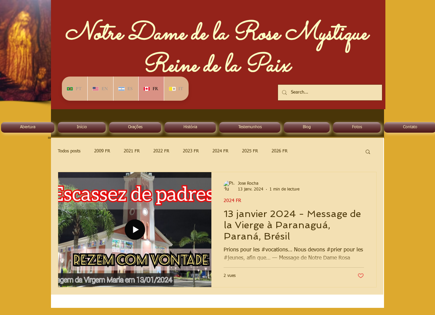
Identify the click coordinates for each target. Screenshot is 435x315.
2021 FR (132, 151)
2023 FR (191, 151)
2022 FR (161, 151)
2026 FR (280, 151)
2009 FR (102, 151)
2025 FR (250, 151)
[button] (368, 152)
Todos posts (69, 151)
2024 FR (220, 151)
